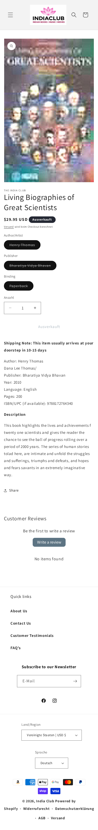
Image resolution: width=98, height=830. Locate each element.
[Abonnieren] (75, 681)
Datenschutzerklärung (74, 808)
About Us (18, 610)
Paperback (21, 287)
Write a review (49, 542)
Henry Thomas (25, 246)
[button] (10, 15)
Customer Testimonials (32, 635)
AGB (41, 818)
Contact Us (20, 623)
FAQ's (15, 647)
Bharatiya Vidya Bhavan (32, 266)
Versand (9, 226)
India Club (45, 801)
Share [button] (14, 490)
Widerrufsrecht (36, 808)
